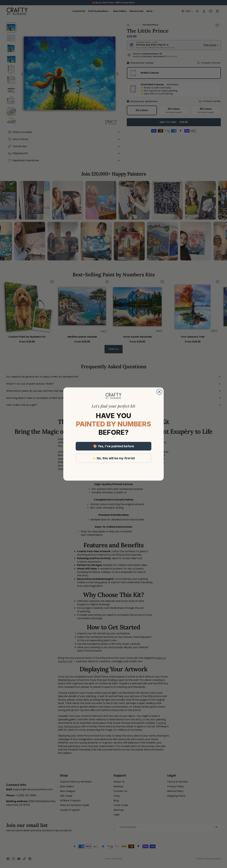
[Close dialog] (159, 392)
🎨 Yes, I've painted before (113, 446)
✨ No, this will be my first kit (113, 458)
